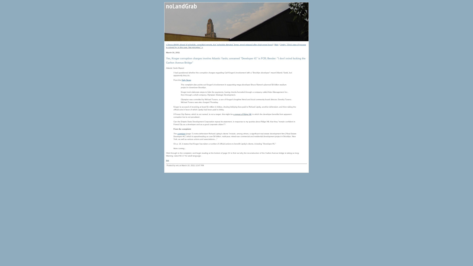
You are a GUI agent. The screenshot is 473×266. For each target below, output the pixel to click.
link (167, 160)
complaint (181, 134)
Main (276, 45)
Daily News (186, 80)
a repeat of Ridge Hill (242, 114)
